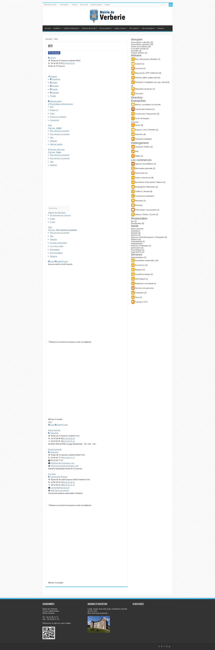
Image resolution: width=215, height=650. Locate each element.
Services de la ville (89, 28)
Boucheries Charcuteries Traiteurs (149, 182)
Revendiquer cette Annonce (61, 104)
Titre (51, 137)
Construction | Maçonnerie (145, 114)
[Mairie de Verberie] (107, 16)
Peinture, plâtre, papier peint (146, 78)
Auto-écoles (140, 173)
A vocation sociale (138, 49)
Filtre (50, 125)
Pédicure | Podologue (139, 246)
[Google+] (162, 646)
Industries (54, 433)
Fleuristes (139, 201)
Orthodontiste (136, 241)
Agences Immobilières (144, 164)
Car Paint (52, 474)
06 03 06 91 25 (69, 441)
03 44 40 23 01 (69, 63)
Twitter (54, 82)
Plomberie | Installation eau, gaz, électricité (152, 82)
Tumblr (55, 89)
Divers (53, 58)
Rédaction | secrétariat (144, 283)
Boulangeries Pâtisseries (145, 187)
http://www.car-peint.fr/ (60, 490)
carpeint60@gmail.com (60, 488)
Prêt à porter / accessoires (146, 210)
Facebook (56, 79)
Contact (107, 5)
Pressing (138, 205)
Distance (53, 256)
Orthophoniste (136, 243)
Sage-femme (136, 252)
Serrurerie (139, 93)
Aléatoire (53, 141)
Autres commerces (143, 178)
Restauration (139, 218)
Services (136, 254)
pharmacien (136, 248)
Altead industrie (54, 430)
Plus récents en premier (59, 131)
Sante (134, 226)
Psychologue (136, 250)
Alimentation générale (143, 168)
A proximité (54, 120)
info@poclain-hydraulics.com (62, 463)
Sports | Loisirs (120, 28)
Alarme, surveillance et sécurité (148, 105)
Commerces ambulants (144, 196)
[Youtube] (169, 646)
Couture (138, 64)
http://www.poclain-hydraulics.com (65, 466)
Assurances (140, 265)
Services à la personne (144, 288)
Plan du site (84, 5)
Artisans (136, 55)
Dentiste (134, 233)
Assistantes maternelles (145, 260)
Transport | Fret (141, 302)
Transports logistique (143, 139)
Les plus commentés (58, 243)
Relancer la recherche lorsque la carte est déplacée (70, 342)
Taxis (137, 297)
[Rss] (159, 646)
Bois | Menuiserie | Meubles (146, 59)
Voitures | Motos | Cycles (145, 214)
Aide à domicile (137, 229)
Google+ (55, 86)
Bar (132, 221)
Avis (52, 107)
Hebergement (140, 143)
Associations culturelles (140, 42)
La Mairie (56, 28)
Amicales (135, 51)
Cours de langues (142, 118)
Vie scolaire (133, 28)
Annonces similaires (58, 117)
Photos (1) (54, 110)
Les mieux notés (56, 246)
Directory (137, 97)
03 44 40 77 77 (69, 458)
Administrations (137, 257)
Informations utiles (50, 5)
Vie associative (105, 28)
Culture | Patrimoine (71, 28)
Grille (58, 261)
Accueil (47, 28)
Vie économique (147, 28)
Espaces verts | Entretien (145, 130)
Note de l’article (56, 144)
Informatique (140, 279)
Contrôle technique (142, 274)
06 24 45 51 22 (69, 485)
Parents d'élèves (138, 53)
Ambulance (135, 231)
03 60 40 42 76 (69, 482)
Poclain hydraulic (55, 449)
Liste (52, 261)
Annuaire (160, 28)
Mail (54, 96)
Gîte (136, 151)
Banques (138, 270)
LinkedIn (55, 93)
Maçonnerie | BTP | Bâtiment (146, 73)
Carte (52, 113)
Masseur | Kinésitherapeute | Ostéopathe (147, 237)
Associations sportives (140, 44)
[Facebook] (164, 646)
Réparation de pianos (143, 89)
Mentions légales (96, 5)
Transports (139, 293)
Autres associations (139, 46)
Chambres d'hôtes (142, 147)
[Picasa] (167, 646)
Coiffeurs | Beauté (142, 191)
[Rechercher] (171, 5)
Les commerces (141, 160)
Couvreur (139, 68)
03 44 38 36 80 (69, 438)
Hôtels (137, 156)
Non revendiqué (56, 253)
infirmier (134, 235)
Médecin (134, 239)
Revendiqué (55, 249)
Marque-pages (55, 101)
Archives (75, 5)
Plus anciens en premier (60, 134)
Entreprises (138, 100)
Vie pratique (64, 5)
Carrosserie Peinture (58, 477)
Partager (53, 76)
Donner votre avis (57, 149)
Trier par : (54, 128)
